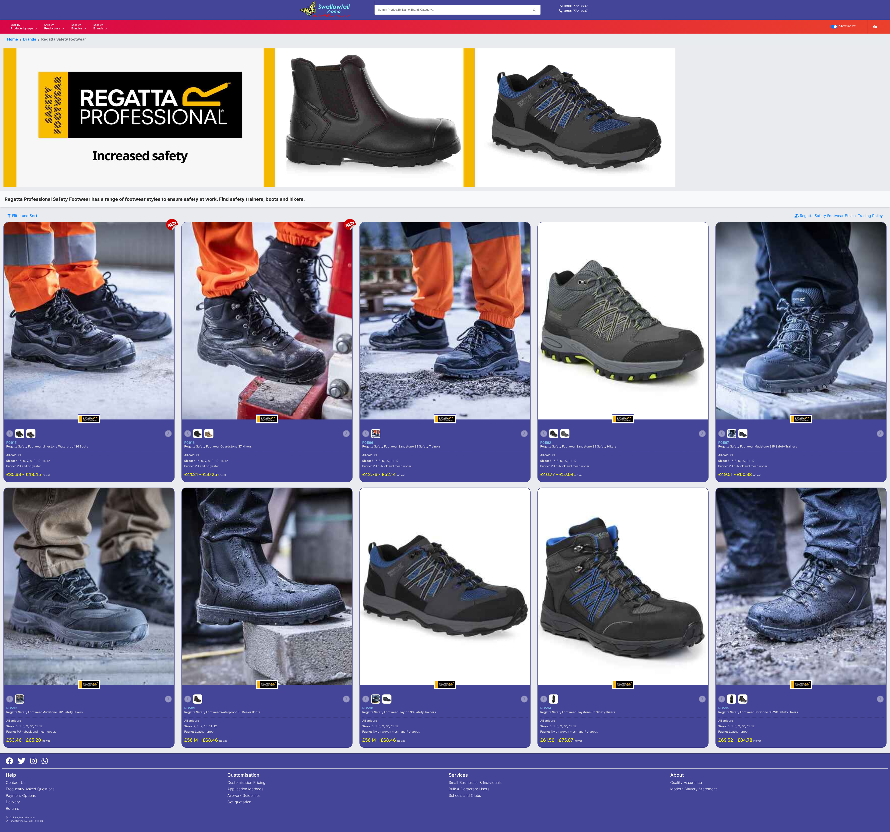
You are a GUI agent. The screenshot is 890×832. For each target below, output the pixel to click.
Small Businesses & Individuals (475, 782)
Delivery (13, 802)
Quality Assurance (686, 782)
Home (12, 39)
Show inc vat (847, 26)
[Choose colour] (19, 433)
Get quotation (239, 802)
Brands (29, 39)
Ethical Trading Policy (841, 215)
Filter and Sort (24, 215)
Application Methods (245, 789)
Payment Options (21, 795)
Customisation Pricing (246, 782)
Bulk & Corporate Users (469, 789)
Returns (12, 808)
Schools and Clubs (465, 795)
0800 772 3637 (576, 6)
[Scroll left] (9, 433)
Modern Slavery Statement (693, 789)
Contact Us (15, 782)
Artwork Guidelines (244, 795)
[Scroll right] (168, 433)
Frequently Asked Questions (30, 789)
